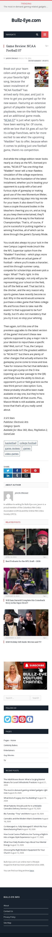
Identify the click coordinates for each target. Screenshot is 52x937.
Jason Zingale (12, 58)
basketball (10, 443)
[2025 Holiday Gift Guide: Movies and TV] (26, 624)
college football (28, 443)
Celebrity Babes (11, 745)
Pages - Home (10, 740)
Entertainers (9, 750)
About (6, 905)
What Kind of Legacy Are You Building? (20, 798)
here (32, 870)
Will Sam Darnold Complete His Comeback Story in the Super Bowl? (25, 601)
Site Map (7, 922)
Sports (45, 61)
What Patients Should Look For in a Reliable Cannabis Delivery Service (23, 807)
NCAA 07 (9, 120)
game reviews (12, 448)
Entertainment (34, 61)
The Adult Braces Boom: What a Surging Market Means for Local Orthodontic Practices (24, 781)
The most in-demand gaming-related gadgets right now (27, 6)
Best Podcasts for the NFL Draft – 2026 (23, 561)
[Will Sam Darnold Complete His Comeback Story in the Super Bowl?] (26, 582)
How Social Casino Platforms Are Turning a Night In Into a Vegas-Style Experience (26, 835)
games (26, 448)
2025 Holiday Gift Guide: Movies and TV (23, 642)
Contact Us (8, 911)
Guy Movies (9, 755)
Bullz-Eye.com (26, 20)
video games (12, 453)
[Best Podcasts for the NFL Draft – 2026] (26, 543)
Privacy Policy (9, 917)
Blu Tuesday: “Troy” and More (17, 813)
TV (5, 760)
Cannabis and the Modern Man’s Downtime (23, 818)
